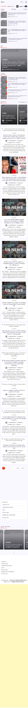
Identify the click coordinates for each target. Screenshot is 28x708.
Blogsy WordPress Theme (18, 581)
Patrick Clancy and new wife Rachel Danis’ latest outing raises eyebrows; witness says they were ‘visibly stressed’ (17, 13)
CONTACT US (5, 504)
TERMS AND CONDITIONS (8, 515)
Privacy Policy (5, 512)
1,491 (18, 468)
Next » (23, 468)
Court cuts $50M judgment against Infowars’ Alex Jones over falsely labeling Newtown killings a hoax (17, 30)
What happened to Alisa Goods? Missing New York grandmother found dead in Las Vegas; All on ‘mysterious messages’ (17, 22)
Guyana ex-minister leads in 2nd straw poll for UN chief (14, 391)
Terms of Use (5, 517)
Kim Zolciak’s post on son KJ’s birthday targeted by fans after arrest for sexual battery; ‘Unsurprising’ (14, 332)
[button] (22, 2)
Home (3, 509)
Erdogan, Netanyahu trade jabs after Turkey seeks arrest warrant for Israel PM (14, 446)
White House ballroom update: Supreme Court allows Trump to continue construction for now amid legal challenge (14, 363)
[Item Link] (4, 15)
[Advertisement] (14, 484)
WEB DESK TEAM (8, 69)
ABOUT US (4, 502)
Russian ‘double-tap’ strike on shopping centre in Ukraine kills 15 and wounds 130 (17, 96)
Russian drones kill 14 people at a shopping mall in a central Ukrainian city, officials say (17, 39)
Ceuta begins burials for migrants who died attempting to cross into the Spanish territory (14, 418)
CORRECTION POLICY (7, 507)
